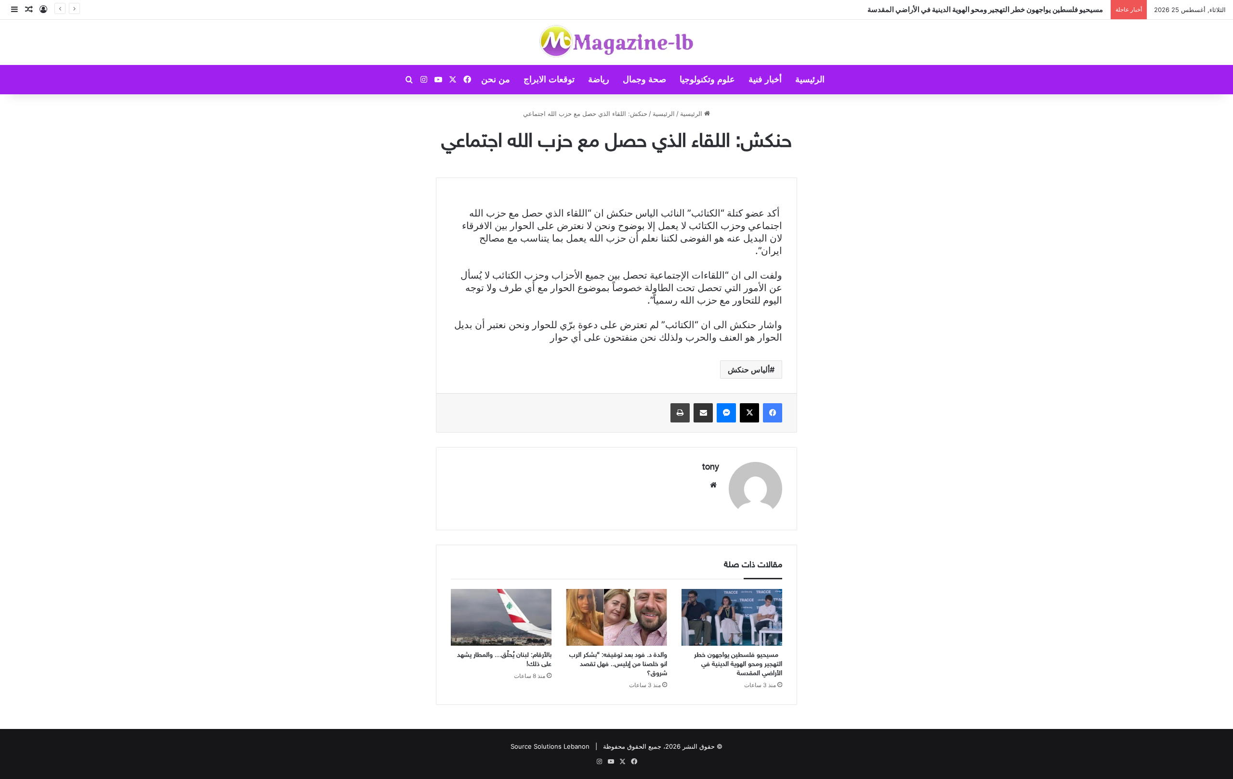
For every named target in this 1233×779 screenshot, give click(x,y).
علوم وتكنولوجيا (707, 79)
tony (710, 467)
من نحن (495, 79)
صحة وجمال (644, 79)
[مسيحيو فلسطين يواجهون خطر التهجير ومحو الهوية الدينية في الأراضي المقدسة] (732, 617)
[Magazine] (616, 42)
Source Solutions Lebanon (550, 746)
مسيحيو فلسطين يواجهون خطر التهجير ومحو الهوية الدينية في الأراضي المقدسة (986, 9)
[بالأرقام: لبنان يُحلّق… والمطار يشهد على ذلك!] (501, 617)
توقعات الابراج (549, 79)
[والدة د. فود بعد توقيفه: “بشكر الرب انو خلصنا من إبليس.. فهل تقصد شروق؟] (616, 617)
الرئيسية (810, 79)
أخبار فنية (765, 79)
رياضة (598, 79)
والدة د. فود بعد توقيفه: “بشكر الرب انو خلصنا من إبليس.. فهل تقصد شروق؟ (618, 664)
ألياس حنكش (749, 369)
